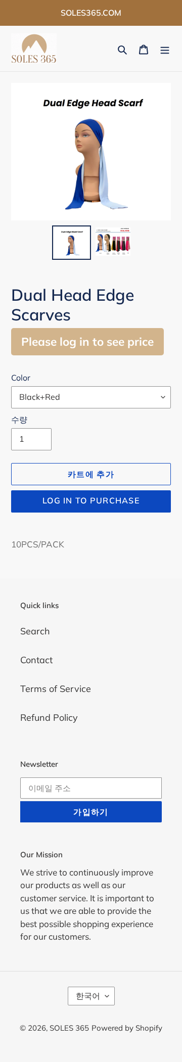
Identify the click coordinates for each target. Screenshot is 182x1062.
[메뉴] (164, 49)
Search (35, 631)
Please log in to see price (87, 341)
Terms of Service (55, 689)
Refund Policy (49, 717)
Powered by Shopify (127, 1028)
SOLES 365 (69, 1028)
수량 (19, 419)
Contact (36, 660)
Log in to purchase (91, 500)
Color (20, 378)
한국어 (88, 996)
